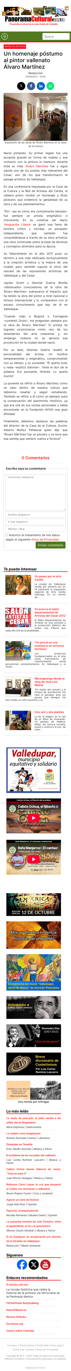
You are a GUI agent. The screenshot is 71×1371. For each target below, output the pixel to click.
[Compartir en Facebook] (31, 86)
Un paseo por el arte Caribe (48, 578)
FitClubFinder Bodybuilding (22, 1303)
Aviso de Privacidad (45, 539)
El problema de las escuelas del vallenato (31, 1155)
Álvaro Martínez (36, 166)
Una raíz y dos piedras (49, 712)
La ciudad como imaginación (23, 1133)
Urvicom (41, 1368)
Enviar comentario (50, 545)
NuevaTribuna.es (16, 1309)
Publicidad (42, 1345)
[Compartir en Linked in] (41, 86)
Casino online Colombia (20, 1330)
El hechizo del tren (17, 1284)
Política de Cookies (23, 1349)
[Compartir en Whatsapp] (50, 86)
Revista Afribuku (16, 1316)
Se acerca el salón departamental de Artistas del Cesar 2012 (50, 612)
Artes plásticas (14, 46)
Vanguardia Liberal (17, 224)
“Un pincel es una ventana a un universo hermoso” (49, 646)
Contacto (12, 1345)
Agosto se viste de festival (22, 1199)
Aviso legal (56, 1345)
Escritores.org (14, 1323)
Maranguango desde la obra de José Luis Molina (50, 682)
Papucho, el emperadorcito (22, 1210)
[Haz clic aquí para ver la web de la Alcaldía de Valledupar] (33, 770)
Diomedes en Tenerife (19, 1144)
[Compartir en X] (21, 86)
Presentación (27, 1345)
